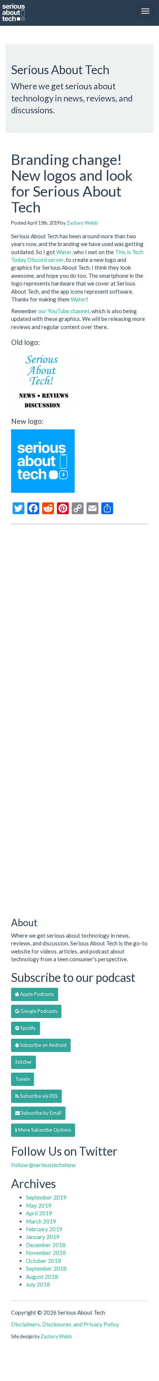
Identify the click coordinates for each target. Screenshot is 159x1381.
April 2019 (39, 1213)
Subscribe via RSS (38, 1096)
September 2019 (46, 1197)
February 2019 (44, 1229)
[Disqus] (79, 624)
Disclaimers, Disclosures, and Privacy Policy (65, 1324)
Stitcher (23, 1062)
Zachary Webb (82, 223)
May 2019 (38, 1205)
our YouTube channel (63, 311)
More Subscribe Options (44, 1130)
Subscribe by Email (40, 1113)
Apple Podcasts (36, 994)
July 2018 (38, 1284)
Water (63, 252)
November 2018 (46, 1252)
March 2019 (41, 1221)
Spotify (27, 1028)
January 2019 (43, 1236)
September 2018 (46, 1268)
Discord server (45, 259)
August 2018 (42, 1276)
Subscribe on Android (43, 1045)
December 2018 (45, 1245)
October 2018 (43, 1260)
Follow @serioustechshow (43, 1165)
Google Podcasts (38, 1011)
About (24, 922)
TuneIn (22, 1079)
